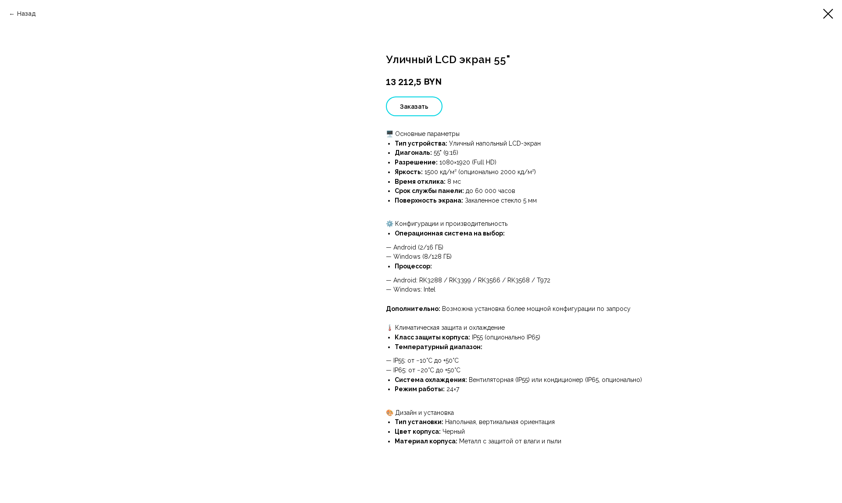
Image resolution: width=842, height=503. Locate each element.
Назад (26, 13)
